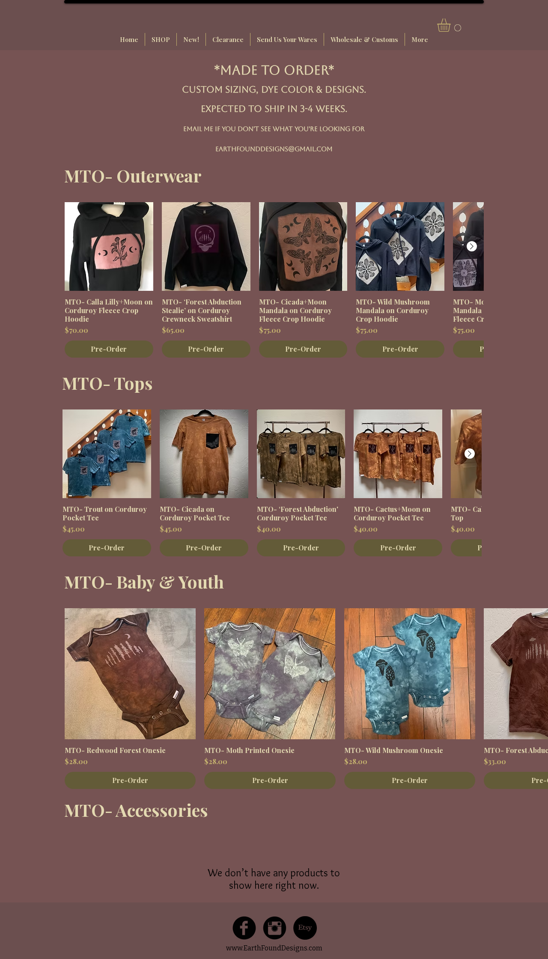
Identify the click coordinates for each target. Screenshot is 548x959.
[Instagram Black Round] (274, 928)
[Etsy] (305, 928)
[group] (274, 280)
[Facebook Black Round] (244, 928)
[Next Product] (472, 246)
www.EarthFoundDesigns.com (274, 948)
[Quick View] (109, 246)
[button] (451, 25)
